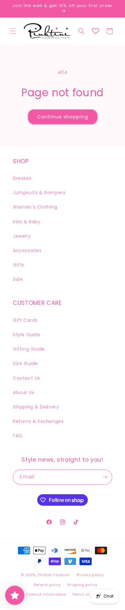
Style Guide (26, 334)
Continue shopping (62, 116)
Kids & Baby (27, 221)
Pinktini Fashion (53, 574)
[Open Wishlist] (95, 31)
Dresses (22, 178)
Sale (18, 279)
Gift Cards (25, 320)
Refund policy (47, 584)
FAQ (17, 435)
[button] (13, 31)
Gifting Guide (29, 349)
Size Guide (25, 363)
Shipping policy (82, 584)
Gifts (18, 265)
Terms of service (88, 594)
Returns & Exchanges (38, 421)
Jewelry (22, 236)
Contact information (45, 594)
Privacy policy (90, 574)
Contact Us (26, 378)
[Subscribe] (105, 477)
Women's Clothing (35, 207)
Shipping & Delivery (36, 407)
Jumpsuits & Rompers (39, 192)
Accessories (27, 250)
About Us (23, 392)
